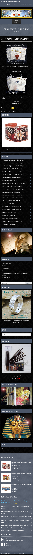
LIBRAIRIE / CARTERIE (9, 212)
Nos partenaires (6, 277)
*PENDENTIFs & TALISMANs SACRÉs (13, 163)
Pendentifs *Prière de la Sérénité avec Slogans (13, 528)
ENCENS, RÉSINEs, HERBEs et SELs (12, 209)
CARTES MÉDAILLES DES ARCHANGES (13, 189)
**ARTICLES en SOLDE (9, 224)
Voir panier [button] (29, 5)
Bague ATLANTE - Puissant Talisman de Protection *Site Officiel (15, 507)
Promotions (5, 341)
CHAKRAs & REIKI (8, 204)
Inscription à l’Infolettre (16, 405)
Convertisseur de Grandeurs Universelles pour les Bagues (15, 274)
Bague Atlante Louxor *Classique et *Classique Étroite (14, 525)
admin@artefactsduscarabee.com (14, 540)
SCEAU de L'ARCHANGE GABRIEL (11, 201)
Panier (4, 445)
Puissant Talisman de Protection (16, 439)
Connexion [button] (14, 5)
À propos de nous (6, 263)
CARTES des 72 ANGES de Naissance (13, 186)
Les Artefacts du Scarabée (19, 553)
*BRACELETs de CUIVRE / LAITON (12, 169)
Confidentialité (5, 268)
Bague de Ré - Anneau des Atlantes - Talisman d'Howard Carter (15, 521)
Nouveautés (5, 115)
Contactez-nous (6, 271)
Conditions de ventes (7, 266)
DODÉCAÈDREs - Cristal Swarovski (11, 206)
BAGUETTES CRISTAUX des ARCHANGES (13, 183)
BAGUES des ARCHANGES (9, 180)
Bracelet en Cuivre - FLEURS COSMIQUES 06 (22, 485)
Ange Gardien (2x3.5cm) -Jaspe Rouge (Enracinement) (15, 66)
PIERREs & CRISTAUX (9, 215)
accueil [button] (8, 5)
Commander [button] (21, 5)
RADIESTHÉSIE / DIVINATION (11, 218)
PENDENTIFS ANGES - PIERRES (11, 192)
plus (18, 469)
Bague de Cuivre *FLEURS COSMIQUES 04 (21, 474)
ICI (16, 504)
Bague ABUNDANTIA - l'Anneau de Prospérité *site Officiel (16, 516)
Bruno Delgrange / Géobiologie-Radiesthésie (12, 530)
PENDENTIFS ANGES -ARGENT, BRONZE (13, 195)
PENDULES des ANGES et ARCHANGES (12, 198)
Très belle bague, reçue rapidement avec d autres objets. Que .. (16, 321)
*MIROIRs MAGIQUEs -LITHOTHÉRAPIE (13, 166)
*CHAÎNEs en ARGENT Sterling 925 (12, 172)
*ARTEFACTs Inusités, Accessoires (12, 221)
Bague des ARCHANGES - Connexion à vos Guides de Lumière (14, 512)
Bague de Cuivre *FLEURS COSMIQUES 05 (16, 149)
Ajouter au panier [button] (16, 71)
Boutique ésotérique (10, 28)
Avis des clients (6, 287)
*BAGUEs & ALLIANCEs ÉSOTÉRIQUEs (13, 160)
